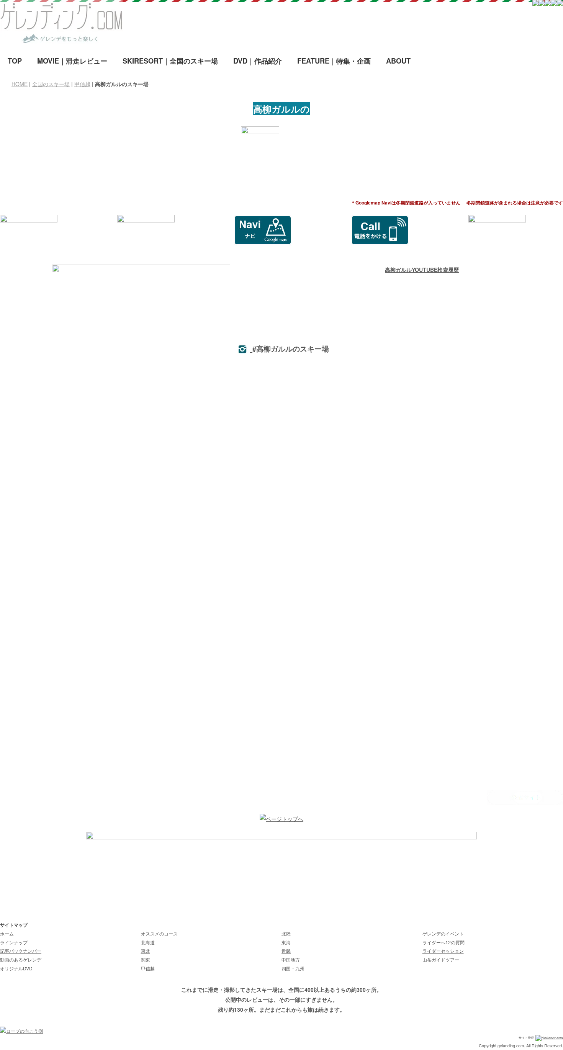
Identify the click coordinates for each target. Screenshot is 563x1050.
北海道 (148, 942)
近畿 (286, 950)
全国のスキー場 (51, 84)
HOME (19, 84)
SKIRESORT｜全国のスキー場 (170, 61)
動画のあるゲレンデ (20, 959)
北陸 (286, 933)
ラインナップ (14, 942)
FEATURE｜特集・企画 (334, 61)
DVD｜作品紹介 (257, 61)
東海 (286, 942)
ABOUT (398, 61)
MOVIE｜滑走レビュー (72, 61)
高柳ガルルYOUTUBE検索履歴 (422, 269)
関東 (145, 959)
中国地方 (291, 959)
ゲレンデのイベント (443, 933)
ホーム (7, 933)
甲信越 (82, 84)
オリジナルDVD (16, 968)
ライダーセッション (443, 950)
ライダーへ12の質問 (443, 942)
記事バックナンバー (20, 950)
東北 (145, 950)
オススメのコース (159, 933)
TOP (15, 61)
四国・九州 (293, 968)
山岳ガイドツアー (440, 959)
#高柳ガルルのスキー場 (290, 348)
